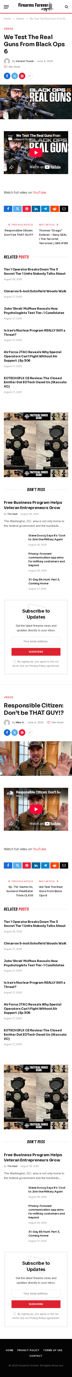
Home (9, 1350)
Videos (8, 28)
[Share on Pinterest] (22, 76)
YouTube (39, 192)
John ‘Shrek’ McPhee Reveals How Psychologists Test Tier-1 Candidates (34, 311)
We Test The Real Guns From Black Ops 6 (51, 891)
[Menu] (6, 7)
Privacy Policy (38, 665)
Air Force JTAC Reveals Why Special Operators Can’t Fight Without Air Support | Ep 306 (32, 356)
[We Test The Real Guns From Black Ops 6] (36, 102)
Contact (36, 1355)
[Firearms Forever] (36, 7)
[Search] (66, 7)
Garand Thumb (25, 61)
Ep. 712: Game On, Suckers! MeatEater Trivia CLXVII (19, 891)
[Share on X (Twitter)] (14, 76)
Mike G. (20, 722)
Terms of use (52, 1350)
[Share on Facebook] (7, 76)
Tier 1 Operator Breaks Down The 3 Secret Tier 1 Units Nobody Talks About (35, 271)
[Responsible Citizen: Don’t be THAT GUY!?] (36, 758)
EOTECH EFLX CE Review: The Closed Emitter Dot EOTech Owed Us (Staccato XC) (35, 382)
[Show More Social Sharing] (29, 76)
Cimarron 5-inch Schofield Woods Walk (35, 291)
